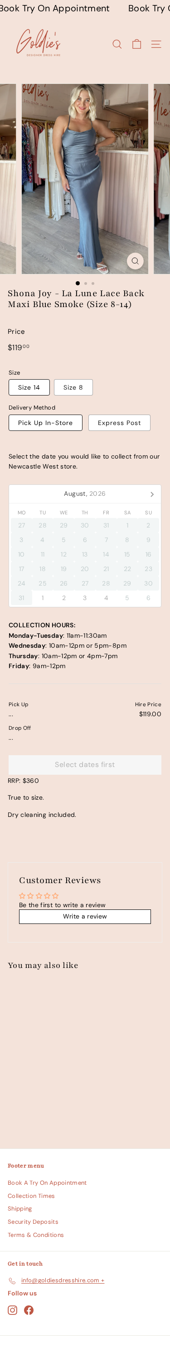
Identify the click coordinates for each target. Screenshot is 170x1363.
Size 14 (29, 387)
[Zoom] (135, 261)
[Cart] (136, 44)
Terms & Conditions (36, 1235)
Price (16, 331)
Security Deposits (33, 1222)
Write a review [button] (85, 916)
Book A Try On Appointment (47, 1183)
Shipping (20, 1208)
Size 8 (73, 387)
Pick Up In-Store (45, 423)
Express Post (119, 423)
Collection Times (31, 1196)
